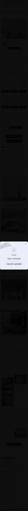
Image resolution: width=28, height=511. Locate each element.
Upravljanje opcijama (14, 265)
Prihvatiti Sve (14, 261)
